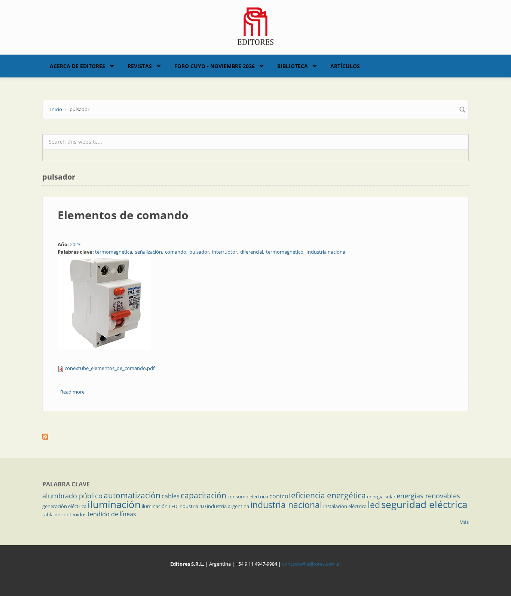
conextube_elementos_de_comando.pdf (109, 368)
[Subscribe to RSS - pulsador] (255, 437)
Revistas (140, 66)
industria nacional (286, 505)
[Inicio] (256, 25)
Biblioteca (292, 66)
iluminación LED (159, 506)
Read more (72, 391)
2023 (75, 244)
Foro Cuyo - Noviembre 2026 (214, 66)
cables (171, 496)
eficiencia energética (328, 495)
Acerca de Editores (77, 66)
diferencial (251, 251)
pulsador (199, 251)
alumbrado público (72, 495)
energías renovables (428, 495)
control (279, 496)
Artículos (345, 66)
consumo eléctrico (247, 496)
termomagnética (113, 251)
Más (464, 522)
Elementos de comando (123, 215)
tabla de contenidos (64, 514)
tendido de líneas (112, 514)
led (374, 505)
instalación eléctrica (345, 506)
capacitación (203, 495)
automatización (132, 495)
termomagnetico (284, 251)
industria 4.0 (192, 506)
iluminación (114, 504)
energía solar (381, 496)
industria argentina (228, 506)
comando (175, 251)
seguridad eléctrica (424, 504)
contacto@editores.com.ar (311, 563)
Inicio (56, 109)
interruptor (224, 251)
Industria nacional (326, 251)
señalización (148, 251)
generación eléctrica (64, 506)
